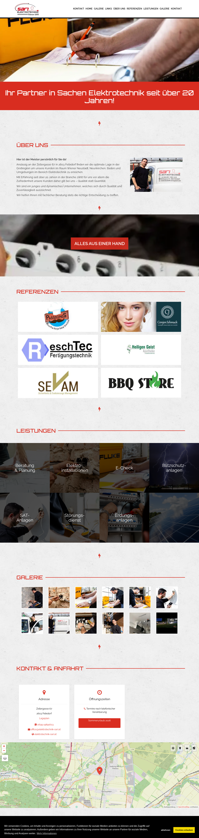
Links (108, 8)
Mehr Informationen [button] (47, 833)
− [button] (4, 750)
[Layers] (5, 758)
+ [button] (4, 746)
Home (89, 8)
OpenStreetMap (183, 807)
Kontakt (78, 8)
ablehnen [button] (165, 830)
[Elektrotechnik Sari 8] (59, 623)
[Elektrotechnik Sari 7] (32, 623)
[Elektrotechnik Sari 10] (113, 623)
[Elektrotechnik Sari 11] (140, 623)
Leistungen (150, 8)
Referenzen (134, 8)
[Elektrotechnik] (167, 623)
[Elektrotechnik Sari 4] (113, 597)
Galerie (99, 8)
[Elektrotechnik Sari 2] (59, 597)
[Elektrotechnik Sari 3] (86, 597)
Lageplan (44, 718)
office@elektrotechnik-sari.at (46, 729)
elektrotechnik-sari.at (45, 734)
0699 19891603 (45, 724)
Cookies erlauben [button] (184, 830)
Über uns (119, 8)
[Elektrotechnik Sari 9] (86, 623)
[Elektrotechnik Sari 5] (140, 597)
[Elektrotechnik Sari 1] (32, 597)
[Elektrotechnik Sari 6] (167, 597)
